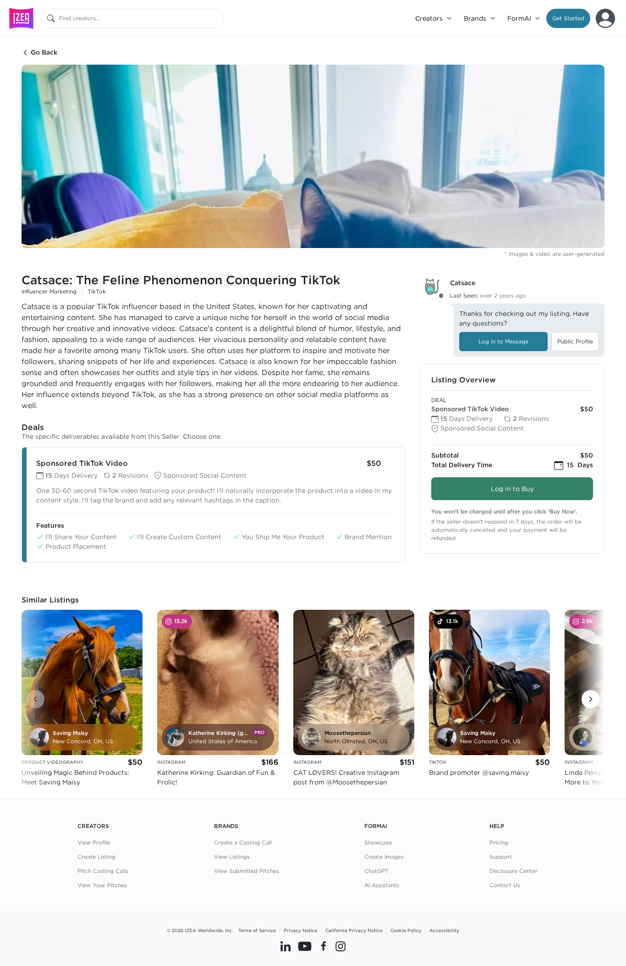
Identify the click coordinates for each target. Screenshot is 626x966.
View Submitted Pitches (246, 870)
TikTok (97, 291)
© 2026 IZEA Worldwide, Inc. (200, 930)
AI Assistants (381, 885)
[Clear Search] (217, 18)
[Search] (51, 18)
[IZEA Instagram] (340, 946)
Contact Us (504, 885)
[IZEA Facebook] (323, 946)
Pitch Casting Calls (102, 870)
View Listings (232, 856)
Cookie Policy (406, 930)
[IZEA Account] (605, 18)
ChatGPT (376, 870)
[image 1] (313, 156)
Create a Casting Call (243, 842)
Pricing (498, 842)
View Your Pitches (102, 885)
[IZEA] (21, 18)
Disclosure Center (513, 870)
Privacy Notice (301, 930)
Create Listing (96, 856)
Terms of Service (257, 930)
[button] (568, 18)
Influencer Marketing (49, 291)
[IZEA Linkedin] (285, 946)
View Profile (93, 842)
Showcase (378, 842)
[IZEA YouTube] (305, 946)
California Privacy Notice (354, 930)
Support (500, 856)
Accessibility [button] (444, 930)
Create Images (384, 856)
